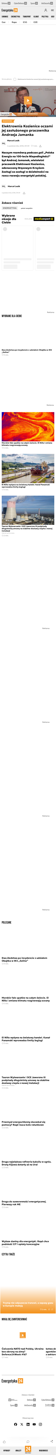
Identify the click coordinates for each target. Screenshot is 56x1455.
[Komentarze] (28, 1441)
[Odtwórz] (28, 101)
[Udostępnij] (51, 1441)
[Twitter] (21, 1424)
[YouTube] (34, 1424)
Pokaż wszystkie (26, 208)
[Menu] (52, 10)
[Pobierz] (40, 145)
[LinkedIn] (28, 1424)
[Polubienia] (4, 1441)
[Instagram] (40, 1424)
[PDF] (24, 192)
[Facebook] (15, 1424)
